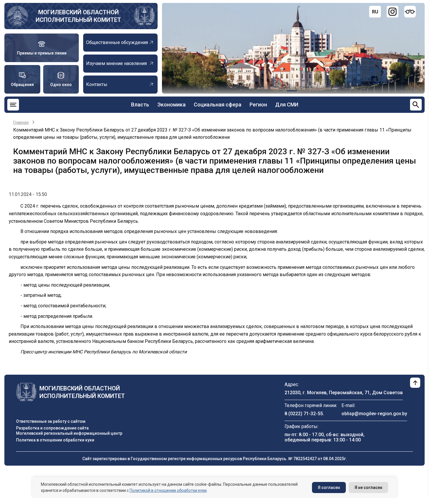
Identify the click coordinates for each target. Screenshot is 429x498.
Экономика (171, 104)
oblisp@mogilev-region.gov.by (374, 413)
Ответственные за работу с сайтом (51, 421)
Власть (140, 104)
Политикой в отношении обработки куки (168, 490)
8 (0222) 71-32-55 (304, 413)
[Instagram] (392, 11)
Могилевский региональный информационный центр (69, 433)
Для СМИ (286, 104)
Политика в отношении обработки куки (55, 440)
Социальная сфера (217, 104)
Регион (258, 104)
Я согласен (329, 487)
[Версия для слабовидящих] (410, 11)
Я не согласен (368, 487)
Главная (21, 122)
